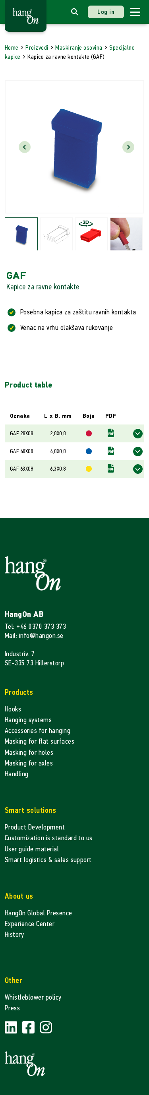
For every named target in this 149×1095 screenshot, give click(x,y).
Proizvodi (36, 47)
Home (12, 47)
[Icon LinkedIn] (12, 1027)
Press (12, 1008)
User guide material (32, 849)
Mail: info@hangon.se (34, 635)
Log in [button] (105, 12)
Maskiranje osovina (79, 47)
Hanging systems (28, 720)
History (14, 934)
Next (128, 147)
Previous (25, 147)
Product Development (35, 827)
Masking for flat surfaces (39, 741)
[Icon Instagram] (46, 1027)
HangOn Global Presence (38, 913)
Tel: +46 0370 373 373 (35, 626)
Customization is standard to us (49, 838)
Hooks (13, 709)
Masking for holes (29, 752)
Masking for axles (29, 763)
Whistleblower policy (33, 997)
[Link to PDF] (111, 433)
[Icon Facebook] (29, 1027)
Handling (17, 774)
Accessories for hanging (37, 730)
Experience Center (29, 923)
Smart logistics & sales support (48, 859)
